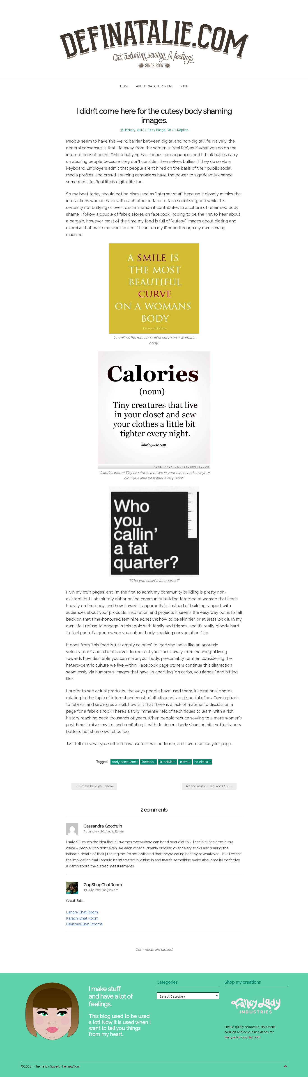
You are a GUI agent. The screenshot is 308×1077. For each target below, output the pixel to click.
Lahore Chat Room (82, 912)
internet (184, 762)
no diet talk (202, 762)
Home (124, 86)
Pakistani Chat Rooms (84, 924)
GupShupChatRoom (103, 884)
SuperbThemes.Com (65, 1066)
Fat (169, 130)
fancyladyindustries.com (242, 1037)
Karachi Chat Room (82, 918)
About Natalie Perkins (154, 86)
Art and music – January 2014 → (209, 786)
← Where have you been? (94, 786)
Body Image (156, 130)
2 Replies (181, 130)
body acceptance (125, 762)
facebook (148, 762)
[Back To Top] (285, 1066)
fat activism (167, 762)
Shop (184, 86)
